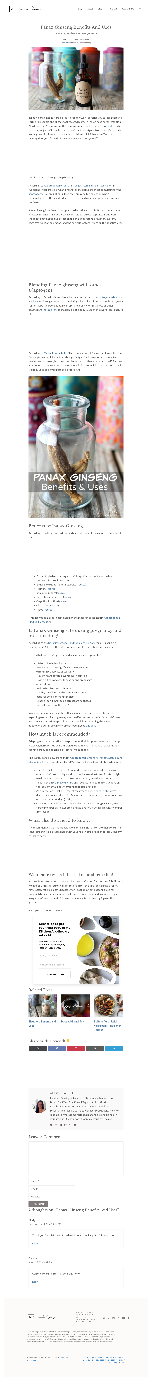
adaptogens (35, 193)
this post (91, 725)
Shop (80, 9)
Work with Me (128, 9)
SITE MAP (114, 1362)
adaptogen (111, 125)
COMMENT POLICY (116, 1360)
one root (102, 790)
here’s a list (49, 309)
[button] (140, 8)
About (90, 9)
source (64, 580)
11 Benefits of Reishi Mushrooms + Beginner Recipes (107, 1025)
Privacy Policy (95, 1358)
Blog (100, 9)
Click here (65, 42)
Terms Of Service (115, 1358)
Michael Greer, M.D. (55, 352)
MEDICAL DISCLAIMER (93, 1360)
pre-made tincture (62, 782)
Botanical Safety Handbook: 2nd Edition (71, 642)
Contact (113, 9)
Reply (35, 1243)
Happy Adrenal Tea (72, 1021)
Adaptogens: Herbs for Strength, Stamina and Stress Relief (78, 185)
